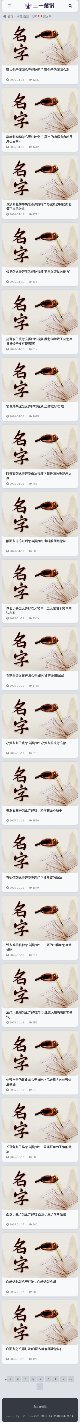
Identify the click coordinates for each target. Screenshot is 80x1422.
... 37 (71, 1379)
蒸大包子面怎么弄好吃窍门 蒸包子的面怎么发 (37, 69)
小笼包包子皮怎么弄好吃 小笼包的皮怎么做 (36, 743)
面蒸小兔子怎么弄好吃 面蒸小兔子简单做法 (36, 1214)
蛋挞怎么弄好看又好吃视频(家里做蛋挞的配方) (38, 271)
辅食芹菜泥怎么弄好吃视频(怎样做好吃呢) (35, 406)
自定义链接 (40, 1406)
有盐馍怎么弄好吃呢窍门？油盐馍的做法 (34, 877)
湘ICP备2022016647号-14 (57, 1416)
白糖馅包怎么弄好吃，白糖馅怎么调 (31, 1281)
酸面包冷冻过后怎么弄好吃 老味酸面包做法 (36, 541)
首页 (10, 16)
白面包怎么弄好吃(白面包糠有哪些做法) (33, 1349)
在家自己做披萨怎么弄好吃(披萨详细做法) (35, 675)
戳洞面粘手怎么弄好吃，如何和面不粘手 (34, 810)
